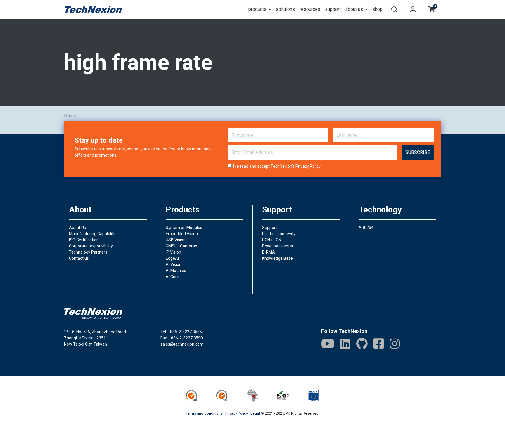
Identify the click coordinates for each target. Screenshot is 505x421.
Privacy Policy (308, 166)
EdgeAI (172, 258)
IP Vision (173, 252)
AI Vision (173, 264)
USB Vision (176, 240)
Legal (255, 413)
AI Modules (176, 270)
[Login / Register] (413, 9)
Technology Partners (88, 252)
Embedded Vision (182, 233)
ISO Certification (84, 240)
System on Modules (184, 227)
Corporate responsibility (91, 246)
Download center (277, 246)
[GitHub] (362, 343)
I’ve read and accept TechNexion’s (277, 166)
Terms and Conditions (204, 413)
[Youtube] (327, 343)
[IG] (395, 343)
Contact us (79, 258)
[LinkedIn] (345, 343)
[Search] (394, 9)
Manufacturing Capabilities (94, 233)
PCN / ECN (271, 240)
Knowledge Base (277, 258)
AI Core (172, 276)
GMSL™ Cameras (181, 246)
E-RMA (268, 252)
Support (269, 227)
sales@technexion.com (181, 344)
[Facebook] (378, 343)
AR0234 (366, 227)
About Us (77, 227)
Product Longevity (278, 233)
